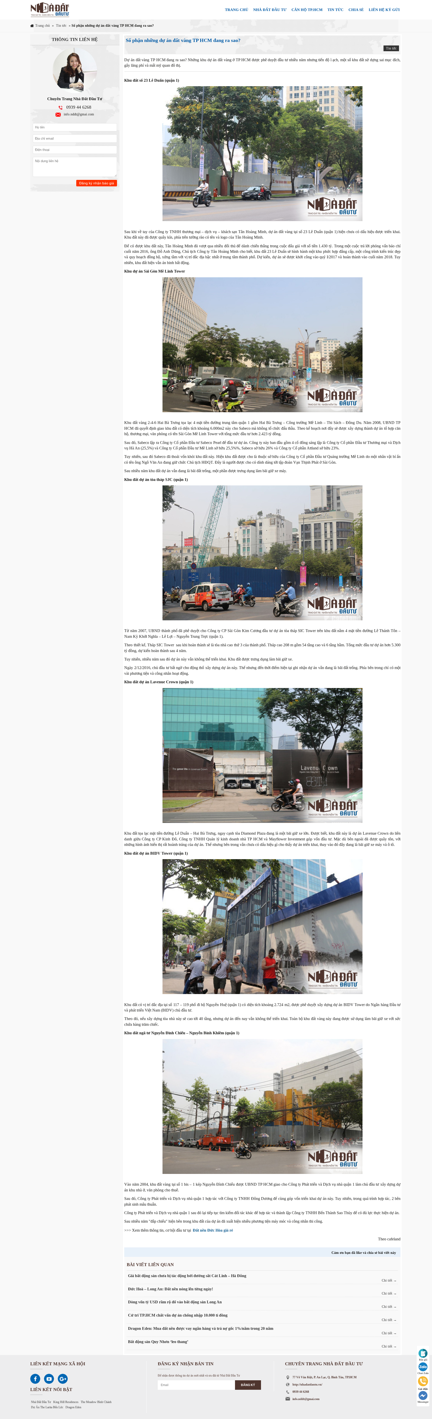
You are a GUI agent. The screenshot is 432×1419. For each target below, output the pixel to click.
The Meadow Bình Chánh (96, 1402)
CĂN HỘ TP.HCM (307, 10)
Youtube (49, 1379)
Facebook (35, 1379)
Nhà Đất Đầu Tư (41, 1402)
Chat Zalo (423, 1373)
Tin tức (336, 10)
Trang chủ (236, 10)
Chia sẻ (356, 10)
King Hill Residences (65, 1402)
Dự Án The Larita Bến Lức (47, 1407)
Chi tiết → (389, 1280)
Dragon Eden (73, 1407)
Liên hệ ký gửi (384, 10)
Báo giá (423, 1359)
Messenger (423, 1402)
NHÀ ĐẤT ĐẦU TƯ (269, 10)
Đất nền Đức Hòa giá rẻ (213, 1230)
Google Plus (63, 1379)
